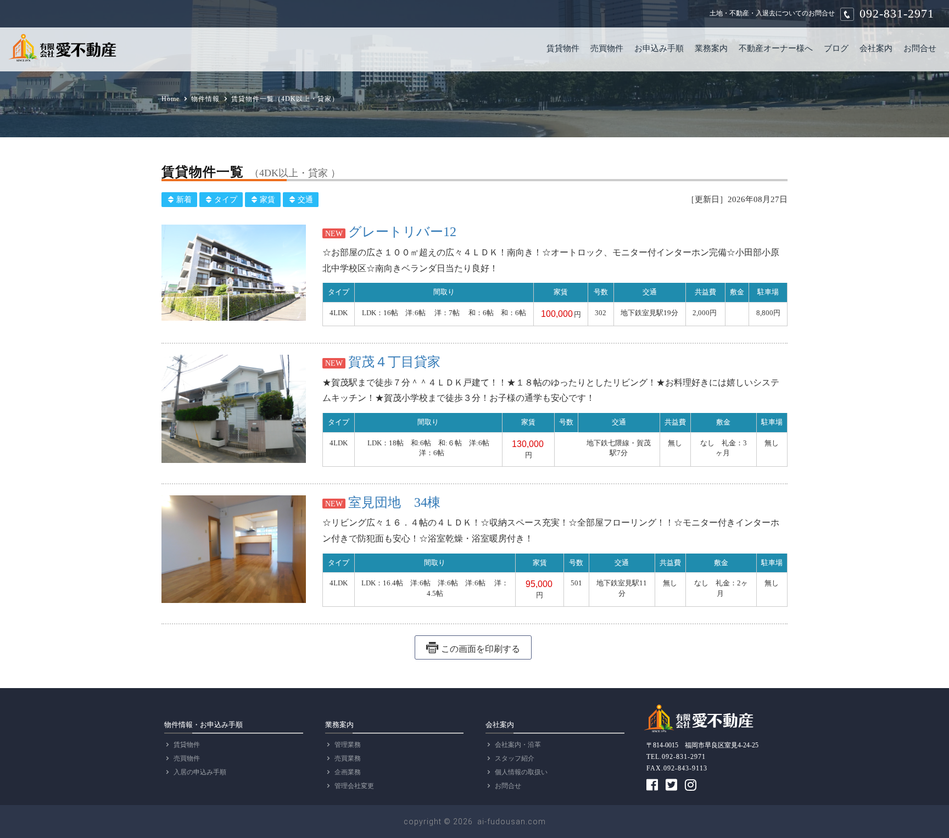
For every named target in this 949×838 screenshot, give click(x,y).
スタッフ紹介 (514, 758)
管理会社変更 (354, 786)
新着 (184, 199)
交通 (305, 199)
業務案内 (711, 48)
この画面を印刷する (480, 648)
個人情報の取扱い (521, 772)
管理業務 (347, 744)
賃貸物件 (562, 48)
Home (170, 99)
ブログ (836, 48)
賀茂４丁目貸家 (394, 362)
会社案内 (875, 48)
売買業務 (347, 758)
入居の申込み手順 (200, 772)
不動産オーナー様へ (776, 48)
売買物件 (606, 48)
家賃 (267, 199)
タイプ (225, 199)
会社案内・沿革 (518, 744)
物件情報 (205, 99)
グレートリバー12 (402, 232)
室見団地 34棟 (394, 502)
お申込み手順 (659, 48)
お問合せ (919, 48)
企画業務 (347, 772)
